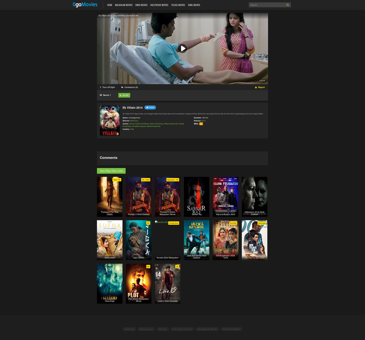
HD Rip (125, 95)
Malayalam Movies (123, 5)
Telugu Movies (178, 5)
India (132, 129)
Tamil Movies (194, 5)
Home (109, 5)
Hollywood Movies (159, 5)
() (131, 87)
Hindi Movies (141, 5)
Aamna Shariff (134, 123)
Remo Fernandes (156, 123)
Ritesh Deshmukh (171, 123)
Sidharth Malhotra (153, 126)
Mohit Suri (134, 120)
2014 (204, 120)
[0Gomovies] (85, 4)
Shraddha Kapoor (139, 126)
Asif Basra (145, 123)
